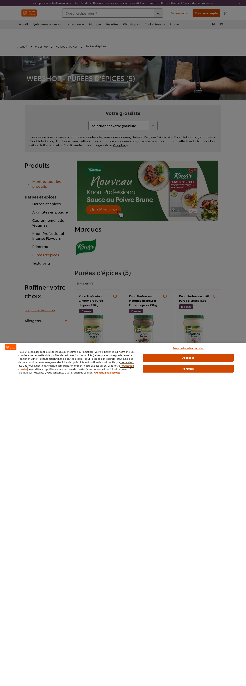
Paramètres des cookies (188, 348)
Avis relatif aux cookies (107, 372)
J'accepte (188, 357)
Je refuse (188, 368)
